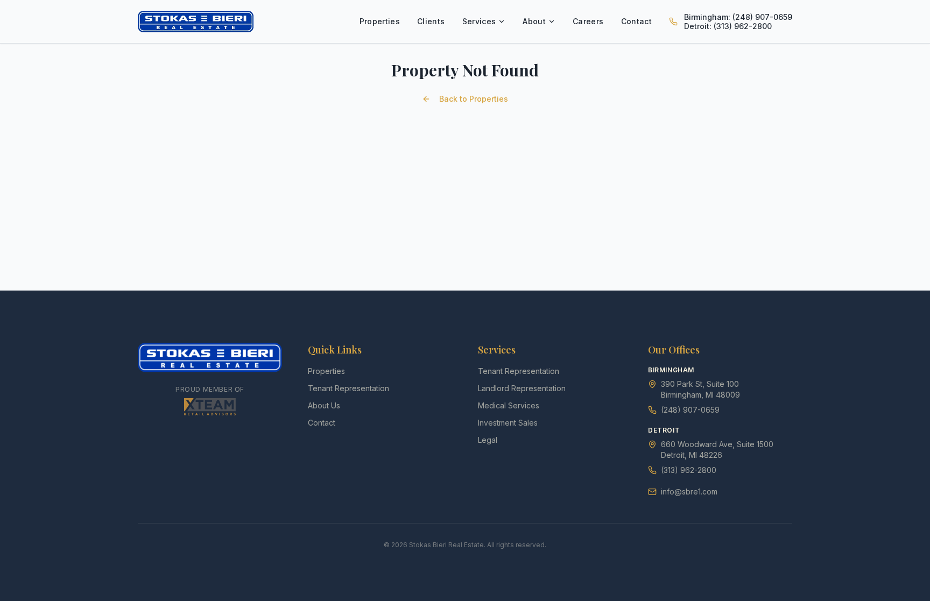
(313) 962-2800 (688, 470)
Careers (588, 21)
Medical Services (508, 405)
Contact (636, 21)
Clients (431, 21)
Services (479, 21)
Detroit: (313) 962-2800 (728, 26)
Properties (380, 21)
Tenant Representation (348, 388)
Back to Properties (473, 98)
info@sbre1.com (689, 491)
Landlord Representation (522, 388)
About (534, 21)
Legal (487, 439)
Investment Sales (508, 422)
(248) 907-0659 (690, 409)
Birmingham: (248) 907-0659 (738, 17)
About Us (324, 405)
